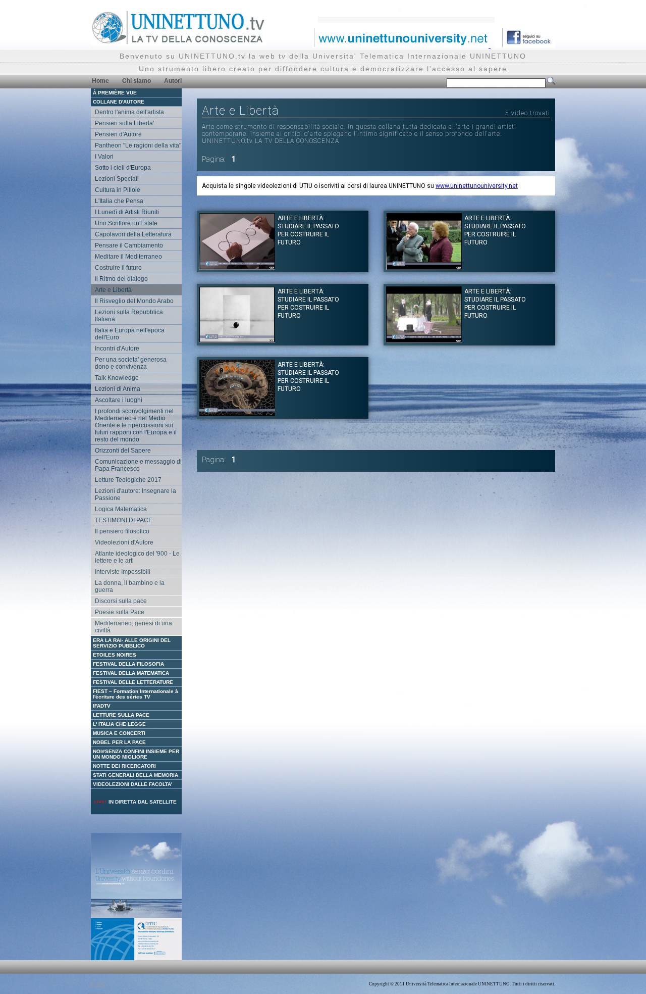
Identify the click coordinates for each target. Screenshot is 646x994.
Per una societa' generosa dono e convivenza (131, 363)
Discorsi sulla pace (121, 601)
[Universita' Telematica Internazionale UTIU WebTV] (178, 42)
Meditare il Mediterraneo (128, 256)
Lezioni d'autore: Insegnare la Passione (135, 494)
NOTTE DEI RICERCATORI (124, 766)
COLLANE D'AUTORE (118, 102)
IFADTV (102, 706)
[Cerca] (551, 82)
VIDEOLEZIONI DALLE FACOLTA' (132, 784)
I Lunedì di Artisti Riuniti (127, 212)
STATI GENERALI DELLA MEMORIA (135, 775)
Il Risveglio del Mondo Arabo (134, 301)
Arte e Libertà (113, 289)
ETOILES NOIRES (114, 655)
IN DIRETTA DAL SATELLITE (142, 802)
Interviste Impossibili (122, 571)
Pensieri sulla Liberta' (124, 123)
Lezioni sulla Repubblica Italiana (129, 316)
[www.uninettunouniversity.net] (401, 45)
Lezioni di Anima (117, 388)
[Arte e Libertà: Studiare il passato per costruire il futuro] (237, 267)
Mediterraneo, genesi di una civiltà (133, 627)
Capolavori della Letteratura (133, 234)
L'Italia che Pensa (119, 201)
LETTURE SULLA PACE (121, 715)
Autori (173, 80)
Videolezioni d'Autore (124, 542)
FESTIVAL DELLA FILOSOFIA (128, 664)
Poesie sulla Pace (119, 612)
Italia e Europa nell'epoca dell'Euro (130, 334)
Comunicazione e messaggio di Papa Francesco (138, 465)
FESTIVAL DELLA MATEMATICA (131, 673)
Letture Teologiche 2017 (128, 479)
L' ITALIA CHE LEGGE (119, 724)
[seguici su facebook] (525, 45)
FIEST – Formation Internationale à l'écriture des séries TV (135, 694)
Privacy (98, 983)
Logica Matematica (121, 509)
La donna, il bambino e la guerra (130, 586)
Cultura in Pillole (117, 189)
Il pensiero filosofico (122, 531)
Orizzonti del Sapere (123, 450)
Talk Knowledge (117, 377)
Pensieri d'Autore (118, 134)
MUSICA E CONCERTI (119, 733)
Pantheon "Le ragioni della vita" (138, 145)
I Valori (104, 156)
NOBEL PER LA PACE (119, 742)
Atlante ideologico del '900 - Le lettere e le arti (137, 557)
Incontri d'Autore (117, 348)
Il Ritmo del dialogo (121, 278)
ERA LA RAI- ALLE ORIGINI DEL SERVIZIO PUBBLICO (132, 643)
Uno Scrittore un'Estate (126, 223)
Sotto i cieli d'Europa (123, 167)
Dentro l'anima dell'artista (129, 112)
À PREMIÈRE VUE (115, 92)
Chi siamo (136, 80)
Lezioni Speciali (117, 178)
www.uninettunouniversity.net (477, 185)
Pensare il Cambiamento (129, 245)
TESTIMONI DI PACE (123, 520)
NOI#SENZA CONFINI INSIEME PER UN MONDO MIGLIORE (136, 754)
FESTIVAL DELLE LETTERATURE (133, 682)
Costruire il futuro (118, 267)
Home (100, 80)
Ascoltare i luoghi (118, 400)
